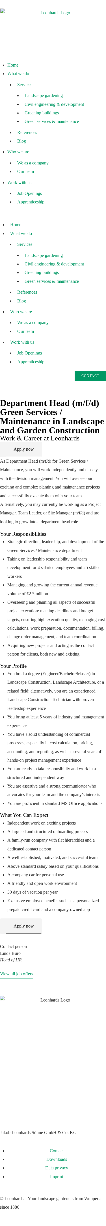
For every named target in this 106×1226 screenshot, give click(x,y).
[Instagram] (7, 1110)
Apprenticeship (30, 201)
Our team (25, 171)
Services (24, 84)
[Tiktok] (53, 1110)
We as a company (33, 162)
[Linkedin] (22, 1110)
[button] (53, 215)
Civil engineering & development (54, 104)
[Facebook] (38, 1110)
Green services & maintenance (52, 121)
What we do (18, 73)
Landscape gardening (44, 95)
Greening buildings (42, 112)
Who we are (18, 151)
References (27, 132)
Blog (21, 141)
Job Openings (29, 193)
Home (12, 65)
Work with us (19, 182)
